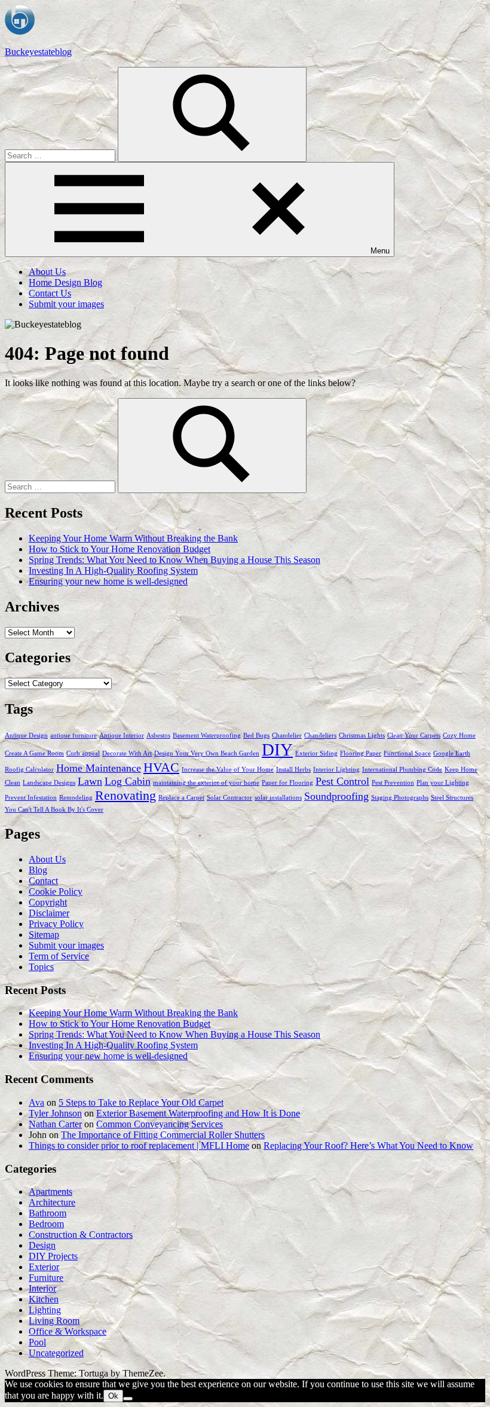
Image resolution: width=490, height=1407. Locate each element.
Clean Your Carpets (413, 735)
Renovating (125, 795)
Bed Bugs (256, 735)
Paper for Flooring (287, 782)
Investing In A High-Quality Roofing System (113, 570)
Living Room (54, 1321)
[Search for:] (61, 155)
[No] (128, 1398)
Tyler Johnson (55, 1113)
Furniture (46, 1278)
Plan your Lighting (442, 782)
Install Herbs (293, 769)
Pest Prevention (393, 782)
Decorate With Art (127, 753)
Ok (113, 1395)
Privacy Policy (56, 924)
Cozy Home (459, 735)
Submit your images (66, 304)
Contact (43, 881)
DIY (277, 749)
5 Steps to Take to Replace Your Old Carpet (141, 1102)
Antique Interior (121, 735)
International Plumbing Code (402, 769)
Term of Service (59, 956)
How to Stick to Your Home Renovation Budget (119, 549)
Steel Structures (452, 797)
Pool (37, 1342)
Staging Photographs (399, 797)
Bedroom (46, 1224)
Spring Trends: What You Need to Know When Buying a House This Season (174, 560)
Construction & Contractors (81, 1234)
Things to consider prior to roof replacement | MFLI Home (139, 1145)
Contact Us (50, 293)
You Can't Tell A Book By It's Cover (54, 809)
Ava (36, 1102)
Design (42, 1245)
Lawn (90, 781)
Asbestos (158, 735)
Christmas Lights (362, 735)
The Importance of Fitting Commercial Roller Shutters (163, 1135)
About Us (47, 272)
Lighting (45, 1310)
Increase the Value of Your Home (228, 769)
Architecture (52, 1202)
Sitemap (44, 934)
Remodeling (76, 797)
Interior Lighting (336, 769)
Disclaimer (49, 913)
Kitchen (44, 1299)
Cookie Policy (55, 891)
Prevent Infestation (31, 797)
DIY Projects (53, 1256)
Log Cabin (128, 781)
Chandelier (287, 735)
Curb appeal (83, 753)
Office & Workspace (67, 1331)
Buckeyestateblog (38, 52)
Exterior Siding (316, 753)
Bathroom (47, 1213)
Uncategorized (56, 1353)
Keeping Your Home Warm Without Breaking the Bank (133, 538)
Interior (42, 1288)
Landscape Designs (49, 782)
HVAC (161, 767)
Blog (38, 870)
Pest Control (342, 781)
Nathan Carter (55, 1124)
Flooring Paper (360, 753)
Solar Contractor (229, 797)
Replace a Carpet (181, 797)
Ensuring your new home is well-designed (108, 581)
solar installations (278, 797)
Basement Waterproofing (207, 735)
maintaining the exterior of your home (206, 782)
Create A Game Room (34, 753)
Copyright (48, 902)
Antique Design (26, 735)
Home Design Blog (65, 282)
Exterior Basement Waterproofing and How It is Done (198, 1113)
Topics (41, 967)
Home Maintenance (98, 768)
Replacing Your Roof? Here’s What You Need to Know (368, 1145)
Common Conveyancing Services (159, 1124)
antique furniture (73, 735)
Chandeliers (320, 735)
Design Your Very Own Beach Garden (206, 753)
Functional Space (407, 753)
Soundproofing (336, 796)
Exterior (44, 1267)
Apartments (50, 1191)
